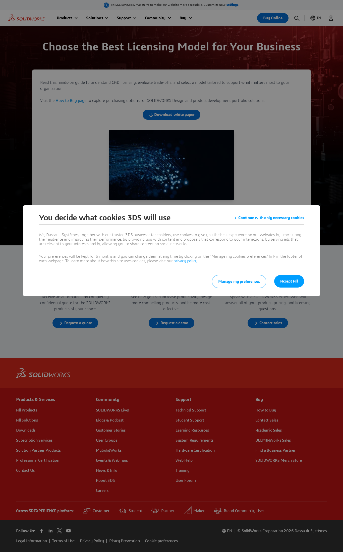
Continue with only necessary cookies (271, 218)
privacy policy (185, 261)
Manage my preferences (239, 282)
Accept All (289, 281)
